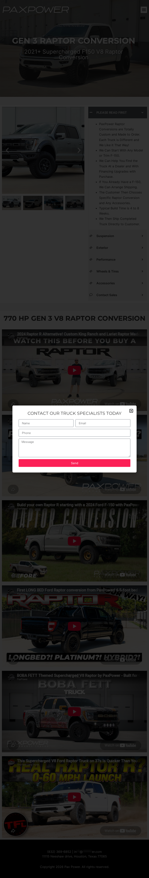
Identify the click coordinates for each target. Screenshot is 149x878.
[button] (131, 410)
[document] (74, 439)
